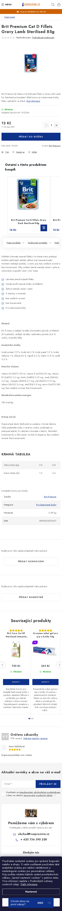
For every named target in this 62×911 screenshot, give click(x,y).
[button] (5, 205)
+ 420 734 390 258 (33, 839)
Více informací (33, 101)
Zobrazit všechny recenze (35, 738)
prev (2, 664)
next (59, 664)
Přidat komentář (31, 597)
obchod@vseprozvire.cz (33, 834)
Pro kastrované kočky (46, 504)
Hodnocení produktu (37, 242)
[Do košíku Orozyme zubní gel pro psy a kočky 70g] (45, 682)
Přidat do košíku (31, 136)
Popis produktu (14, 242)
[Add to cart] (43, 228)
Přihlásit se (48, 784)
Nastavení (31, 891)
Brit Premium (54, 145)
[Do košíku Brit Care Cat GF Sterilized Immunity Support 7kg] (16, 682)
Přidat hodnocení (31, 561)
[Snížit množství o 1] (46, 125)
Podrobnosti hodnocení (43, 37)
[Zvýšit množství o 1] (56, 125)
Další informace (29, 884)
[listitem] (29, 205)
